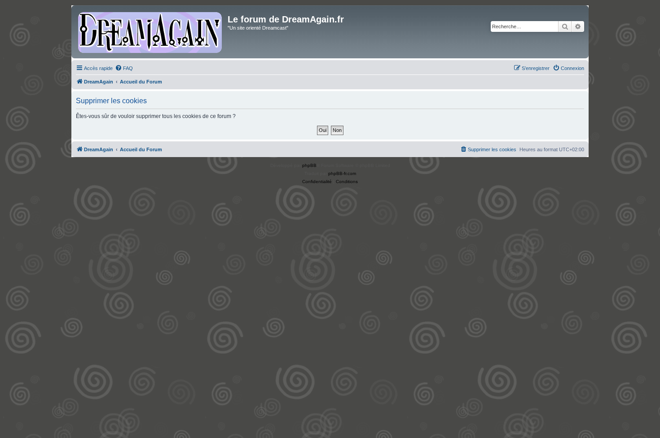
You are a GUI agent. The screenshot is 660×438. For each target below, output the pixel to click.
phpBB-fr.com (342, 173)
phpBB (309, 165)
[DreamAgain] (151, 32)
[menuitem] (124, 68)
